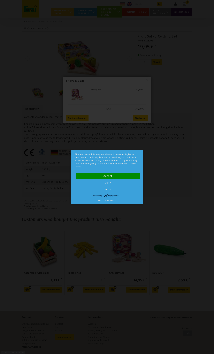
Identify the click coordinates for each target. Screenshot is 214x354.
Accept (107, 176)
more (108, 189)
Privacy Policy (110, 200)
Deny (108, 182)
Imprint (101, 200)
